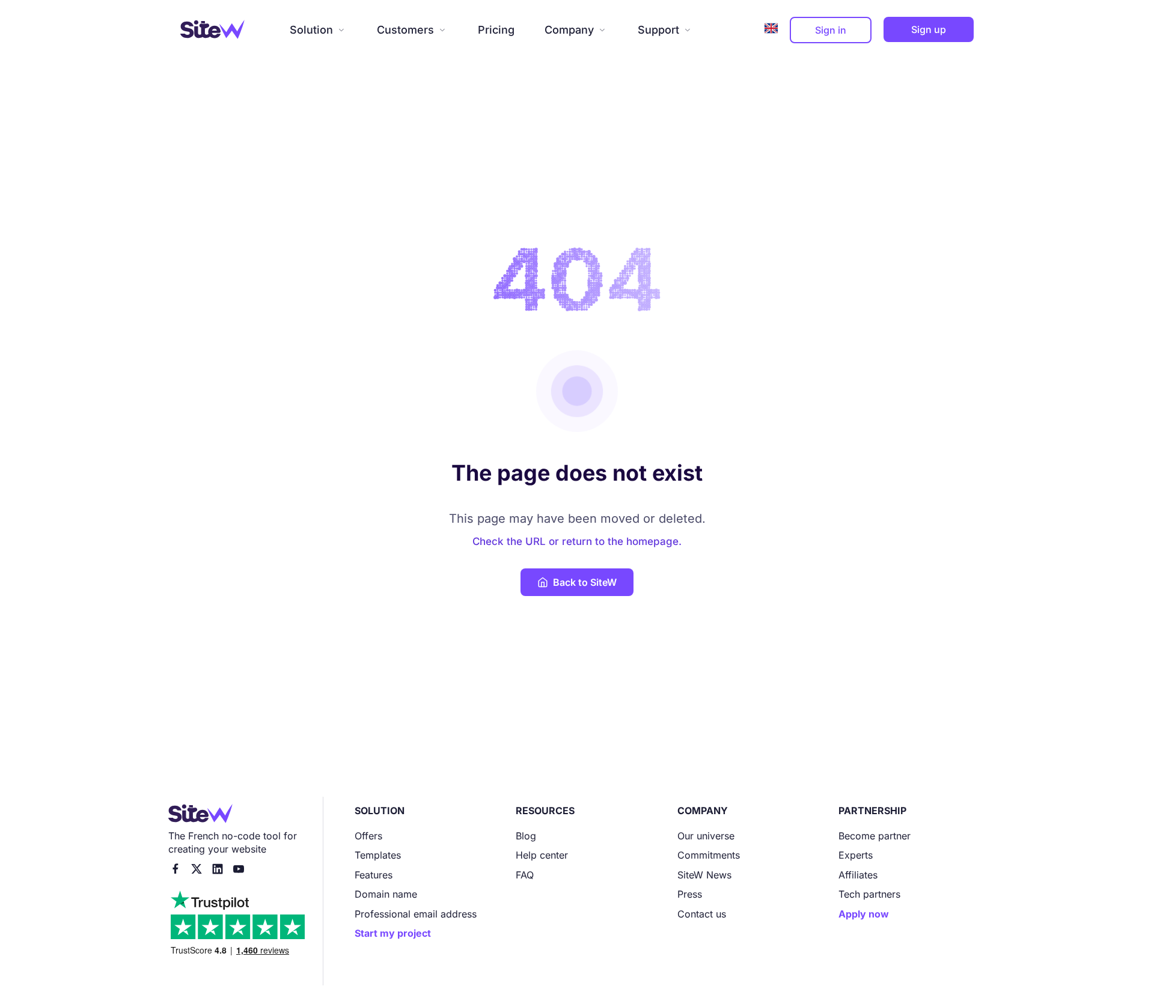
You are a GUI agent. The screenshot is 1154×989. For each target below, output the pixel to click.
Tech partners (869, 894)
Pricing (496, 29)
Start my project (393, 933)
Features (373, 875)
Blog (526, 836)
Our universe (705, 836)
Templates (378, 855)
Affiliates (858, 875)
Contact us (701, 914)
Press (689, 894)
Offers (368, 836)
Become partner (874, 836)
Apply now (863, 914)
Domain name (386, 894)
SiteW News (704, 875)
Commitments (708, 855)
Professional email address (416, 914)
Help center (542, 855)
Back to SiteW (585, 582)
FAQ (525, 875)
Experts (855, 855)
